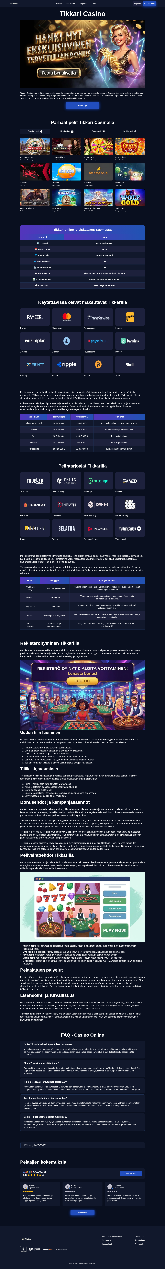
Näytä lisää (82, 1212)
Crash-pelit (96, 131)
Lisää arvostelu (131, 1173)
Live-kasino (65, 131)
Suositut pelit (33, 131)
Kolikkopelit (128, 131)
